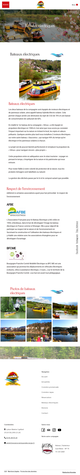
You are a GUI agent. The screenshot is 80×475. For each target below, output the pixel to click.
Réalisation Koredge (69, 472)
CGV (5, 471)
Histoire (45, 408)
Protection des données (28, 471)
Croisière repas (48, 392)
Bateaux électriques (50, 402)
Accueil (45, 376)
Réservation (46, 397)
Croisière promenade (50, 387)
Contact (45, 413)
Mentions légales (13, 471)
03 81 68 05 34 (11, 438)
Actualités (46, 382)
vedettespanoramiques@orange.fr (20, 443)
